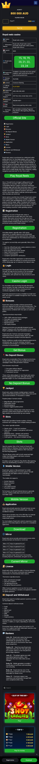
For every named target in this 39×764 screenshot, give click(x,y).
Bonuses (8, 129)
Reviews (8, 152)
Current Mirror (19, 561)
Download (19, 529)
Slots (7, 137)
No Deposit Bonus (11, 132)
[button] (35, 3)
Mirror (7, 145)
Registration (9, 124)
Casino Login (19, 281)
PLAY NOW (16, 86)
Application (9, 142)
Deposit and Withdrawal (12, 150)
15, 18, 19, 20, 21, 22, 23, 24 (24, 61)
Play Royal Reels (19, 175)
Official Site (19, 117)
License (7, 147)
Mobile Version (10, 139)
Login (7, 126)
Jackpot (8, 134)
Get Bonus (19, 350)
